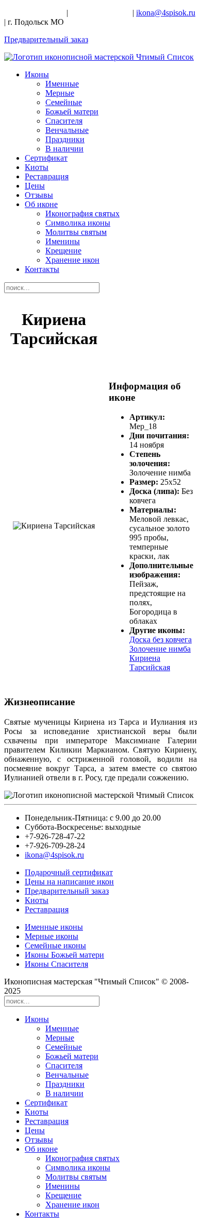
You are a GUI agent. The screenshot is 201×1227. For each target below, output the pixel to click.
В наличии (64, 148)
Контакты (42, 269)
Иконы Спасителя (56, 964)
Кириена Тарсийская (149, 663)
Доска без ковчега (160, 639)
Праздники (65, 139)
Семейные (63, 102)
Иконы (37, 74)
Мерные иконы (51, 936)
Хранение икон (72, 259)
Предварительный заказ (46, 39)
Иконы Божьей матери (64, 954)
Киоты (36, 167)
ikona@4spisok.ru (165, 12)
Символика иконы (77, 222)
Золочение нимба (160, 648)
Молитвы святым (76, 232)
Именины (62, 241)
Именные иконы (54, 927)
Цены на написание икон (69, 881)
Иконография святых (82, 213)
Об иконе (41, 204)
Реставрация (47, 176)
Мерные (59, 93)
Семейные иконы (55, 945)
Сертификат (46, 158)
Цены (35, 185)
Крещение (63, 250)
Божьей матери (71, 111)
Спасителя (63, 120)
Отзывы (39, 195)
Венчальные (67, 130)
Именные (62, 83)
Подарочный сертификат (69, 872)
